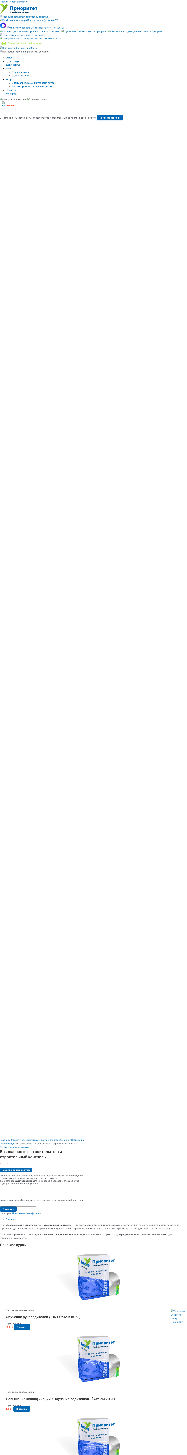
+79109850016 (59, 27)
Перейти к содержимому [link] (13, 1)
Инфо (9, 68)
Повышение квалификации (14, 1147)
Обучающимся (20, 72)
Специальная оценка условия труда (33, 82)
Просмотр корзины (109, 117)
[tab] (96, 1219)
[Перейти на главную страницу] (18, 13)
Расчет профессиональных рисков (32, 86)
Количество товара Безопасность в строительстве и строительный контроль (41, 1200)
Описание (11, 1219)
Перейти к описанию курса (16, 1170)
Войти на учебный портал (34, 16)
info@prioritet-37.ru (49, 20)
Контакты (11, 93)
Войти (33, 48)
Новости (11, 90)
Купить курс (13, 61)
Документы (13, 64)
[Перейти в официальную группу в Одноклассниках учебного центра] (30, 31)
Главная (4, 1140)
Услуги (10, 79)
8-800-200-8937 (52, 38)
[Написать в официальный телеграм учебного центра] (22, 35)
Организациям (20, 75)
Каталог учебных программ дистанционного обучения (40, 1140)
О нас (9, 57)
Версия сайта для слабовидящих (24, 43)
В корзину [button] (22, 1327)
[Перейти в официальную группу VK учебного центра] (84, 31)
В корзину (8, 1209)
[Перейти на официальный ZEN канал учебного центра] (135, 31)
